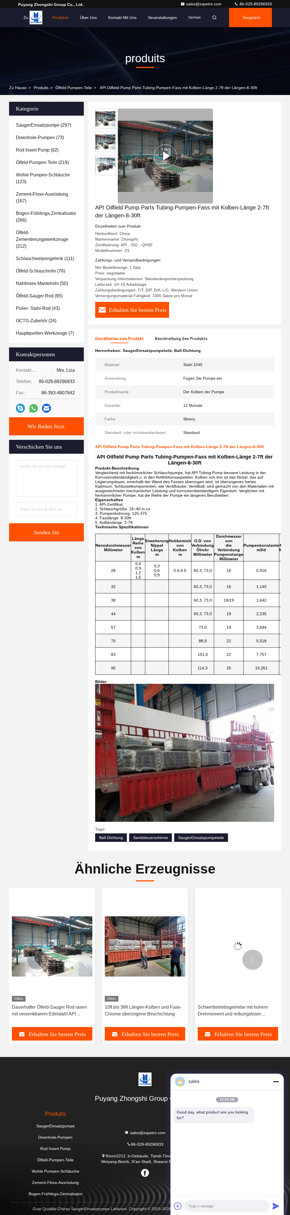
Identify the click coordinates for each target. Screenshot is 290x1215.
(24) (36, 320)
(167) (42, 197)
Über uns (88, 17)
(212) (42, 239)
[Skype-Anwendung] (20, 408)
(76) (40, 271)
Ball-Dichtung (111, 837)
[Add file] (178, 1206)
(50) (42, 283)
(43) (38, 308)
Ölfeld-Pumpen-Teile (74, 87)
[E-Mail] (46, 408)
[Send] (275, 1206)
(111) (45, 258)
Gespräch (251, 17)
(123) (43, 178)
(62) (37, 150)
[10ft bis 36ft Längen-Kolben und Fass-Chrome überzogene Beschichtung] (52, 946)
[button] (37, 960)
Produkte (60, 17)
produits (41, 87)
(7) (45, 333)
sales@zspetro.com (204, 4)
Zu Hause (32, 17)
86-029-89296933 (255, 4)
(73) (40, 137)
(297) (43, 125)
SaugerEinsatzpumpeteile (201, 837)
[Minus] (275, 1081)
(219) (42, 162)
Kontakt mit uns (122, 17)
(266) (46, 216)
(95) (39, 295)
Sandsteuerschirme (150, 837)
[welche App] (33, 408)
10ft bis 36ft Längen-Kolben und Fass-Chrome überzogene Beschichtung (50, 1010)
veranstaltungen (162, 17)
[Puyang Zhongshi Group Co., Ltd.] (145, 1079)
